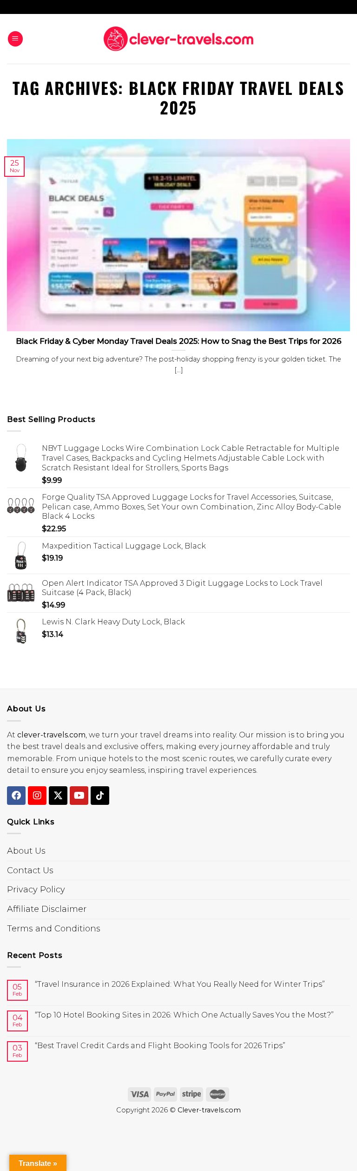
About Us (26, 851)
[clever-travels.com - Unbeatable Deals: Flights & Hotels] (178, 39)
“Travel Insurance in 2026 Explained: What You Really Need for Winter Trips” (180, 984)
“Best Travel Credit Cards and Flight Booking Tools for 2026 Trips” (160, 1045)
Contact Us (30, 870)
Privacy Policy (36, 889)
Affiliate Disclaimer (46, 909)
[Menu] (15, 39)
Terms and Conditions (53, 928)
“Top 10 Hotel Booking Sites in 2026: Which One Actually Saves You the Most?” (184, 1014)
